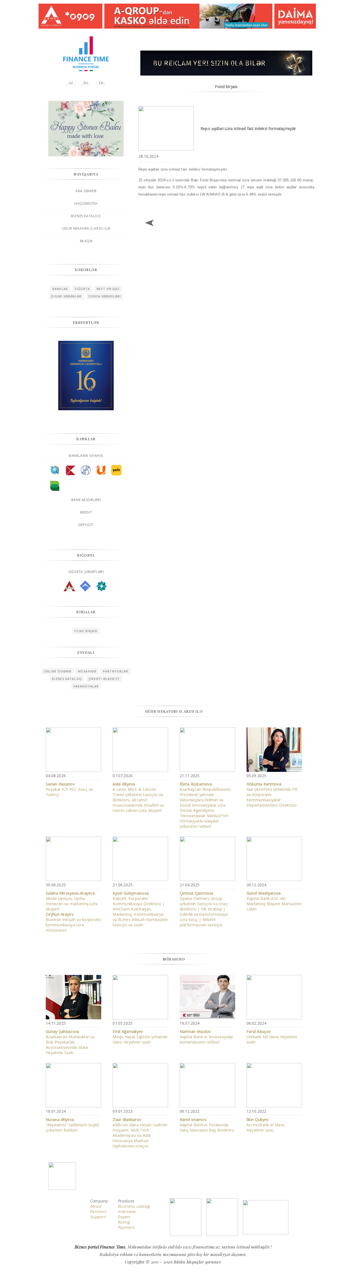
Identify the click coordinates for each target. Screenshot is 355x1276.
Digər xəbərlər (66, 296)
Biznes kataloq (86, 216)
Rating (124, 1222)
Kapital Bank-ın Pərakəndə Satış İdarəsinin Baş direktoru (207, 1125)
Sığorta (82, 289)
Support (97, 1216)
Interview (127, 1211)
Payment (126, 1227)
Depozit (85, 524)
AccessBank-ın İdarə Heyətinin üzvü (265, 1125)
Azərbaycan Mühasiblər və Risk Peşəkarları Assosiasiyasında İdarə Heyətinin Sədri (70, 1042)
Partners (98, 1211)
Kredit (86, 512)
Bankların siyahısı (86, 455)
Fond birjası (85, 631)
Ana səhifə (86, 191)
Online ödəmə (57, 671)
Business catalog (134, 1206)
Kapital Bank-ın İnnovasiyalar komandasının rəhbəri (207, 1037)
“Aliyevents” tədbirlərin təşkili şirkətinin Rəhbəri (72, 1125)
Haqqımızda (86, 203)
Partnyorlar (115, 671)
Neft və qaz (108, 289)
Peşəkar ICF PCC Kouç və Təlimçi (69, 789)
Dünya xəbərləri (104, 296)
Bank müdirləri (86, 499)
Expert (124, 1216)
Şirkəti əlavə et (104, 679)
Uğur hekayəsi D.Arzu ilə (86, 228)
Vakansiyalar (86, 686)
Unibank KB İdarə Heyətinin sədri (272, 1037)
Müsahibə (87, 671)
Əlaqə (86, 241)
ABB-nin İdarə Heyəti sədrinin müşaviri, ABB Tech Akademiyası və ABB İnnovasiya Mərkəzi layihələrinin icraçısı (140, 1133)
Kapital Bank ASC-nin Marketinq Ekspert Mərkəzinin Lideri (274, 901)
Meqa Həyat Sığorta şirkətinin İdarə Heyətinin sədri (140, 1037)
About (95, 1206)
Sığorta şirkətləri (86, 571)
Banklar (60, 289)
